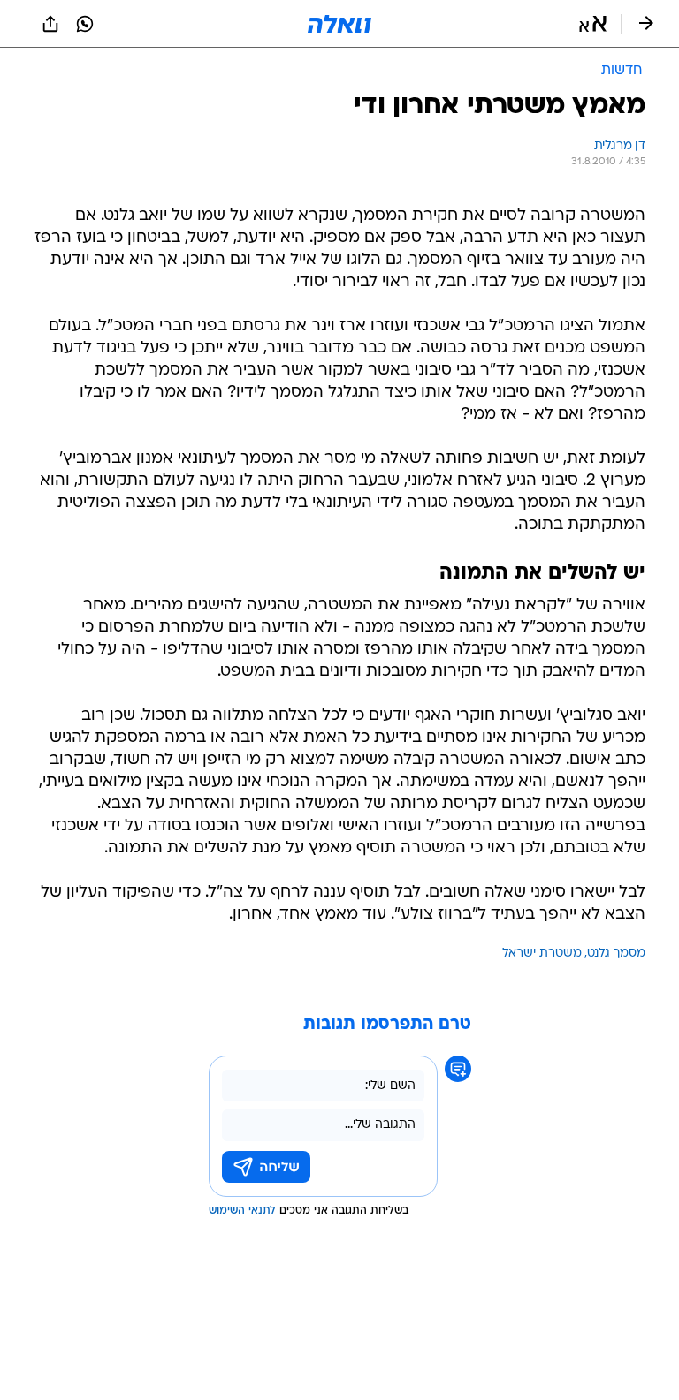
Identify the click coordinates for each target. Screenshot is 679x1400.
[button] (593, 24)
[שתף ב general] (50, 24)
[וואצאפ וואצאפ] (85, 24)
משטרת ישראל (542, 953)
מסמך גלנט (616, 953)
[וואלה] (339, 24)
